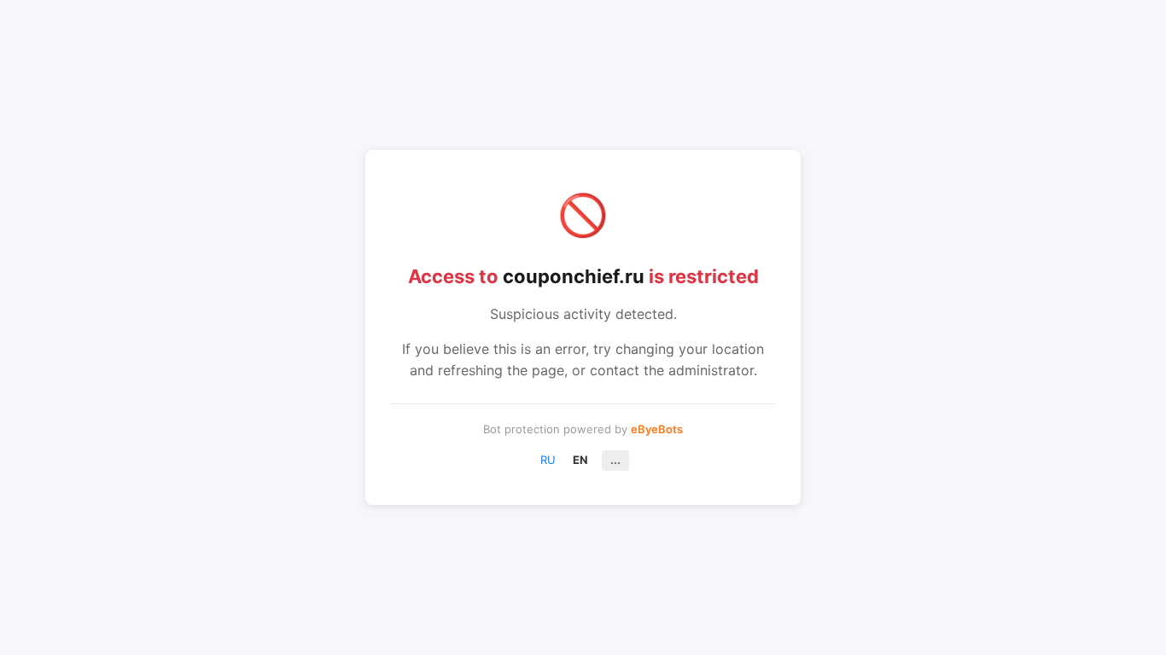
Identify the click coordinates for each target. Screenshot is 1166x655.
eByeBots (657, 429)
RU (548, 460)
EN (580, 460)
